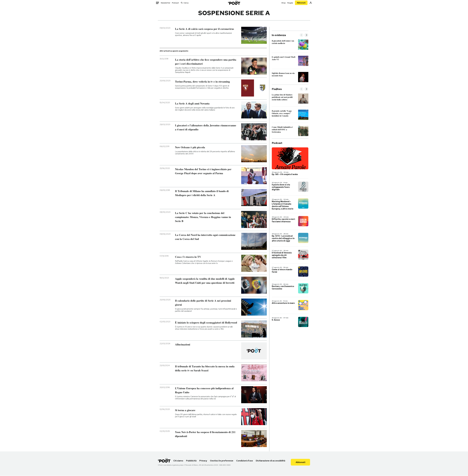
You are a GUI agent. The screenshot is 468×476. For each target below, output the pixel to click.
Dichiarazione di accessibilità (270, 460)
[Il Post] (234, 3)
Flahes (277, 89)
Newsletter (165, 3)
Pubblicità (191, 460)
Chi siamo (178, 460)
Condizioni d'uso (244, 460)
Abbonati (301, 2)
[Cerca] (182, 3)
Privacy (203, 460)
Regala (290, 3)
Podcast (175, 3)
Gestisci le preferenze (221, 460)
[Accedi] (310, 2)
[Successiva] (306, 35)
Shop (283, 3)
